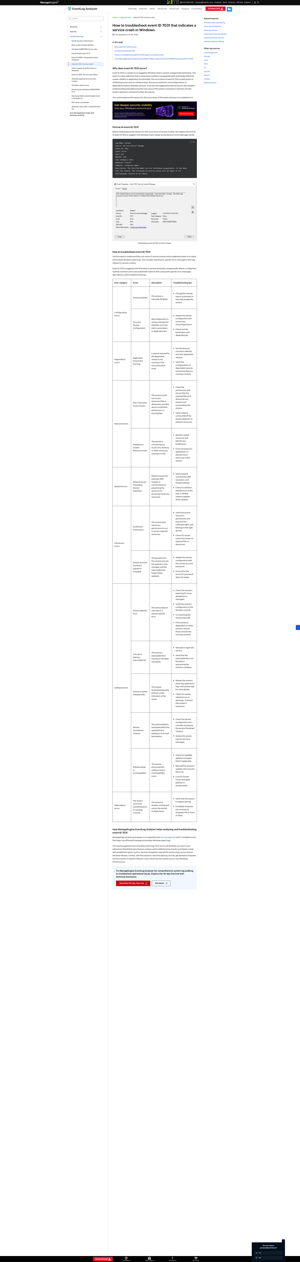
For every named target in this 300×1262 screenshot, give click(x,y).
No (260, 1257)
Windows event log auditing (214, 23)
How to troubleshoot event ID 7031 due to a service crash (139, 55)
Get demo (159, 883)
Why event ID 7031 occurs (126, 47)
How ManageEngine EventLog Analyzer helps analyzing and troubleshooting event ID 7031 (154, 59)
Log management (211, 53)
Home (114, 17)
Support (185, 9)
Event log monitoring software (215, 34)
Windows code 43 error (80, 85)
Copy (193, 142)
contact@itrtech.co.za (204, 2)
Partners (231, 2)
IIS (205, 68)
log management (168, 837)
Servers (207, 75)
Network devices (210, 83)
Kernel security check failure (82, 41)
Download (214, 8)
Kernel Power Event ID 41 (81, 53)
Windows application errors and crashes (84, 80)
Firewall (207, 79)
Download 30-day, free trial (131, 883)
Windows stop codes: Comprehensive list (86, 108)
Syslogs (207, 56)
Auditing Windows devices (214, 38)
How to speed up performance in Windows (84, 69)
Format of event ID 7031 (125, 51)
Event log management (213, 26)
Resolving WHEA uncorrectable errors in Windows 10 (86, 97)
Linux (206, 60)
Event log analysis (211, 30)
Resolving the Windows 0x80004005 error (86, 91)
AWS (206, 64)
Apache (207, 71)
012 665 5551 (187, 2)
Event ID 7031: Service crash (82, 64)
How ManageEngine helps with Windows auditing (82, 114)
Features (143, 9)
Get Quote (162, 9)
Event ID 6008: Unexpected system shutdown (85, 59)
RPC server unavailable (80, 102)
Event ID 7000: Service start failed (84, 75)
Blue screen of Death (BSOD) (82, 45)
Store (225, 2)
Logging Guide (125, 17)
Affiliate (239, 2)
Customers (197, 9)
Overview (132, 9)
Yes (260, 1253)
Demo (152, 9)
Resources (174, 9)
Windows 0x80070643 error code (84, 49)
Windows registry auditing (214, 41)
